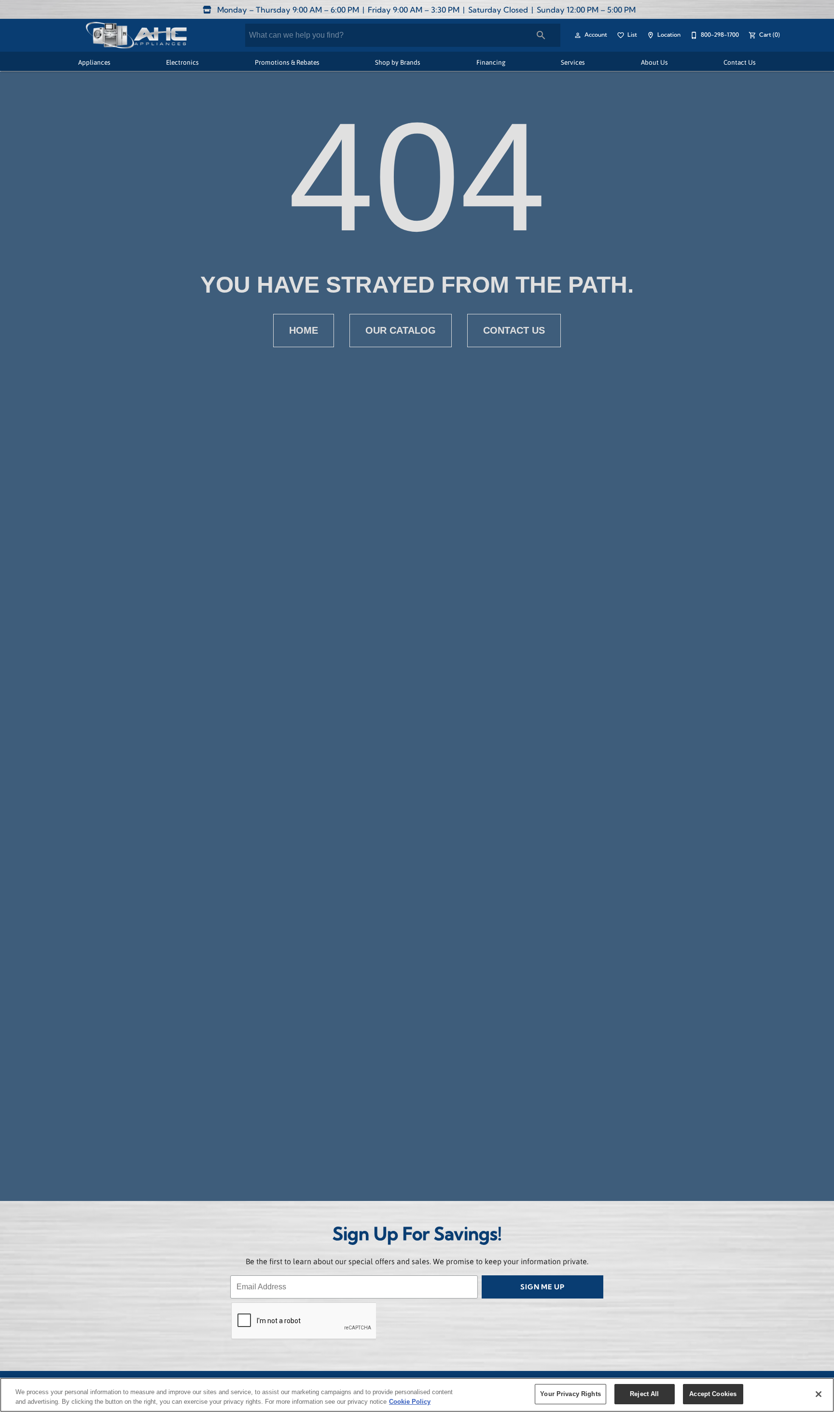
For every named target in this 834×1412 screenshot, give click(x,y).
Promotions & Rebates (287, 62)
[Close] (818, 1394)
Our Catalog (400, 330)
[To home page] (135, 35)
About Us (654, 62)
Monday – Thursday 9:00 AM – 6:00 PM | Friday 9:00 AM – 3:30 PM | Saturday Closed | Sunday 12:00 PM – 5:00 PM (425, 10)
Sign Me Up (542, 1287)
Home (303, 330)
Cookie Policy (410, 1401)
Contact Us (739, 62)
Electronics (182, 62)
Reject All (644, 1394)
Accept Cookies (713, 1394)
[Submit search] (541, 35)
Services (573, 62)
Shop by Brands (397, 62)
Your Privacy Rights (570, 1394)
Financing (490, 62)
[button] (578, 35)
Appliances (94, 62)
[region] (417, 1395)
